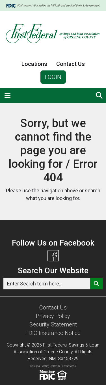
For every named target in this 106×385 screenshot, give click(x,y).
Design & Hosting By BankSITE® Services (53, 366)
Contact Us (70, 64)
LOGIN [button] (53, 77)
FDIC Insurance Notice (53, 333)
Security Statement (53, 324)
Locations (34, 64)
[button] (7, 96)
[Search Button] (96, 283)
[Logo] (53, 34)
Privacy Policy (53, 316)
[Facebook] (53, 255)
